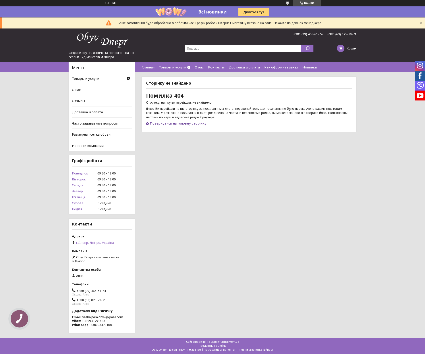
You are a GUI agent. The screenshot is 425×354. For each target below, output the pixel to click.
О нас (199, 67)
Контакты (216, 67)
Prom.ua (233, 342)
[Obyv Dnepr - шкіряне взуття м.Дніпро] (101, 39)
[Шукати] (307, 48)
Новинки (309, 67)
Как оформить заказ (281, 67)
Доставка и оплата (244, 67)
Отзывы (78, 100)
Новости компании (88, 145)
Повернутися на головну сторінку (178, 123)
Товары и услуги (172, 67)
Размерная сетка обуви (91, 134)
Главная (148, 67)
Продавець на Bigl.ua (212, 346)
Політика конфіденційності (257, 350)
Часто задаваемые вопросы (95, 123)
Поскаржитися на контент (220, 350)
